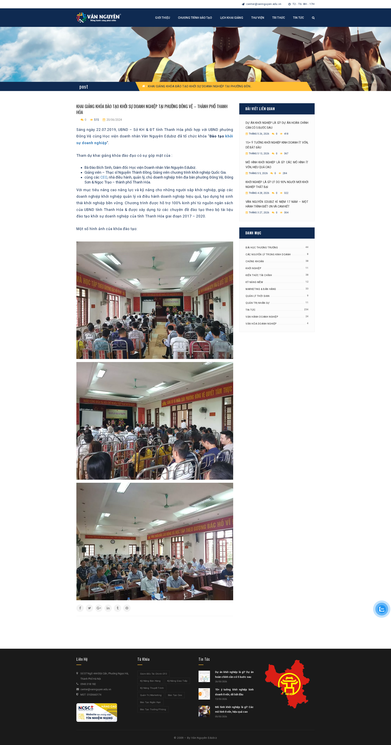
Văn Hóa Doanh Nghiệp (261, 323)
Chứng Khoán (255, 261)
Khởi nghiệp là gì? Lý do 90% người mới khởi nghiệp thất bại (277, 184)
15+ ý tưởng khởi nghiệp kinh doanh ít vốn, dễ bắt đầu (277, 145)
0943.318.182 (88, 684)
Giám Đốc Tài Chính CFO (153, 674)
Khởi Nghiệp (253, 268)
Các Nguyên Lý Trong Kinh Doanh (268, 254)
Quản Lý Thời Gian (257, 296)
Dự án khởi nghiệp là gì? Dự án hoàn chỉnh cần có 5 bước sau (277, 125)
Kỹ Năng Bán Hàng (150, 681)
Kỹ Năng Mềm (254, 282)
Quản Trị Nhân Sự (257, 303)
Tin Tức (250, 309)
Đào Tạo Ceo (175, 695)
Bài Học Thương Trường (262, 247)
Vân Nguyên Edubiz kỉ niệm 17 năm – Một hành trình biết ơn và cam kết (277, 204)
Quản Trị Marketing (150, 695)
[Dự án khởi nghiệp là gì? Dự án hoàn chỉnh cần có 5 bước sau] (204, 676)
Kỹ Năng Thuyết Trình (152, 688)
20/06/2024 (114, 119)
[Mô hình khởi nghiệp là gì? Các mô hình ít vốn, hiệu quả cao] (204, 711)
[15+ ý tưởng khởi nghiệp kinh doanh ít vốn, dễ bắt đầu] (204, 694)
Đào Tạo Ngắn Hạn (150, 702)
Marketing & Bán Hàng (261, 289)
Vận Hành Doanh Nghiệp (262, 316)
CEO (103, 177)
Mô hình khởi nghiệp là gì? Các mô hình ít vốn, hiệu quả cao (277, 165)
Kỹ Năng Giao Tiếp (177, 681)
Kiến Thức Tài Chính (259, 275)
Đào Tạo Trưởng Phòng (153, 709)
